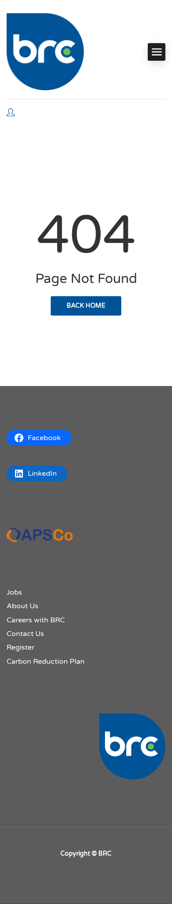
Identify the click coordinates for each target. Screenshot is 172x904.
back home (86, 305)
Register (20, 647)
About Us (22, 606)
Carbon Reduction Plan (46, 661)
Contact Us (25, 633)
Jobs (14, 592)
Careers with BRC (36, 620)
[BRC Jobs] (45, 51)
